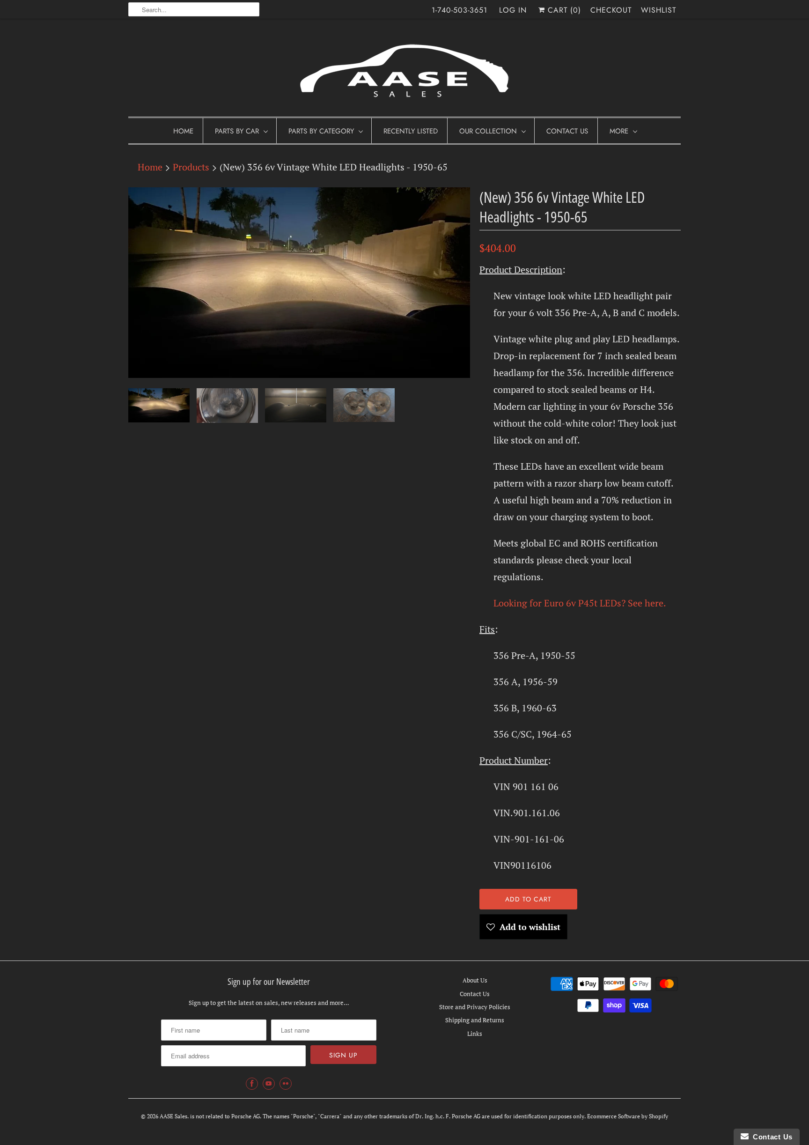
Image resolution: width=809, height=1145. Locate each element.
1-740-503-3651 (459, 10)
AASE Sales (173, 1116)
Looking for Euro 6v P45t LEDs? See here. (579, 603)
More (619, 131)
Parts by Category (321, 131)
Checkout (611, 10)
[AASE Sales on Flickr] (285, 1084)
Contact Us (567, 131)
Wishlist (658, 10)
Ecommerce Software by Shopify (627, 1116)
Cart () (563, 10)
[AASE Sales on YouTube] (269, 1084)
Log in (513, 10)
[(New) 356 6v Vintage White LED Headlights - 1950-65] (299, 282)
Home (183, 131)
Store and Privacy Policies (474, 1007)
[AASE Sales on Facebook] (252, 1084)
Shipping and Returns (474, 1020)
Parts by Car (237, 131)
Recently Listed (410, 131)
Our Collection (488, 131)
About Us (475, 980)
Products (191, 167)
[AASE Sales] (404, 70)
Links (474, 1033)
